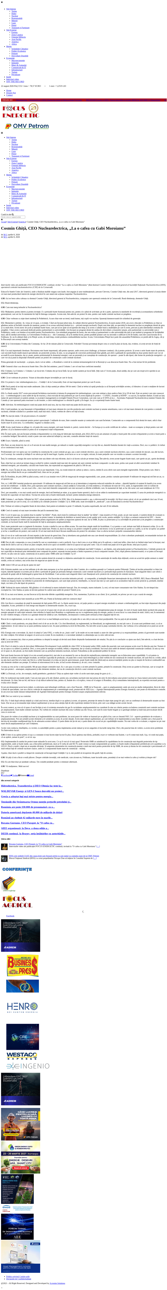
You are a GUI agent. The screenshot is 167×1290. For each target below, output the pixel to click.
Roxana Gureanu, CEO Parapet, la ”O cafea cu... (27, 823)
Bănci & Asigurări (18, 65)
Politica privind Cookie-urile (18, 1276)
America (15, 42)
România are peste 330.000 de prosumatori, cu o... (28, 807)
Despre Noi (11, 93)
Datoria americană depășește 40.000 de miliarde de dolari (31, 812)
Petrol (13, 25)
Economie (10, 58)
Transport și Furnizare (20, 28)
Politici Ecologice (18, 51)
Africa (14, 44)
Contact (9, 95)
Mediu (9, 46)
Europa (14, 32)
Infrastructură (16, 70)
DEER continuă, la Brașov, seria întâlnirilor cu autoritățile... (33, 833)
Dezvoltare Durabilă (19, 56)
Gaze (13, 23)
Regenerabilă (16, 18)
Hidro (13, 14)
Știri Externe (11, 30)
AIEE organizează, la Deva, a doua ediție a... (25, 828)
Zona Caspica (17, 35)
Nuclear (14, 16)
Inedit (8, 77)
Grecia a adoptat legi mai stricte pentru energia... (27, 796)
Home (8, 90)
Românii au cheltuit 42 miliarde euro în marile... (27, 817)
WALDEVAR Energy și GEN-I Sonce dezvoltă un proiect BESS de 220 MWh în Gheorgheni (123, 100)
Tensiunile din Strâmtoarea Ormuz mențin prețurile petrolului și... (36, 801)
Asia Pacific (16, 39)
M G (5, 235)
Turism (14, 72)
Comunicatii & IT (18, 67)
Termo (14, 11)
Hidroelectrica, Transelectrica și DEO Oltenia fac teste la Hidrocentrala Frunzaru (49, 100)
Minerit (14, 21)
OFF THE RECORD (15, 81)
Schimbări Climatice (19, 49)
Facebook (10, 916)
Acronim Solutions (57, 1283)
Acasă (3, 222)
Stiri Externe (12, 222)
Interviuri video (12, 79)
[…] (98, 846)
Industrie (15, 63)
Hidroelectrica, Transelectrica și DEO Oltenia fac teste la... (32, 785)
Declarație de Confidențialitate (18, 1279)
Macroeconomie (18, 60)
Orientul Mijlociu (18, 37)
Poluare (14, 53)
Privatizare (15, 74)
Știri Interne (11, 9)
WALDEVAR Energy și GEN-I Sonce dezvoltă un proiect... (32, 791)
